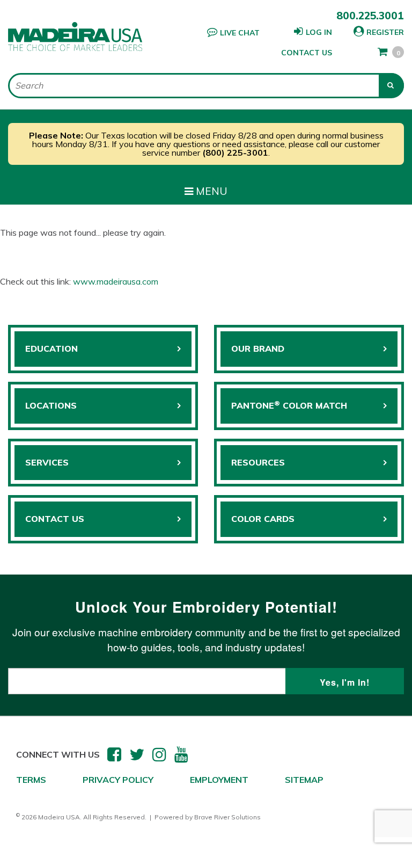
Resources (258, 462)
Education (51, 348)
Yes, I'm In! (345, 682)
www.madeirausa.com (115, 281)
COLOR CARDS (263, 518)
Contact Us (306, 52)
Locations (51, 405)
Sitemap (304, 779)
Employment (219, 779)
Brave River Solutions (227, 817)
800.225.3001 (370, 15)
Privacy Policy (118, 779)
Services (47, 462)
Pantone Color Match (289, 405)
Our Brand (257, 348)
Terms (31, 779)
